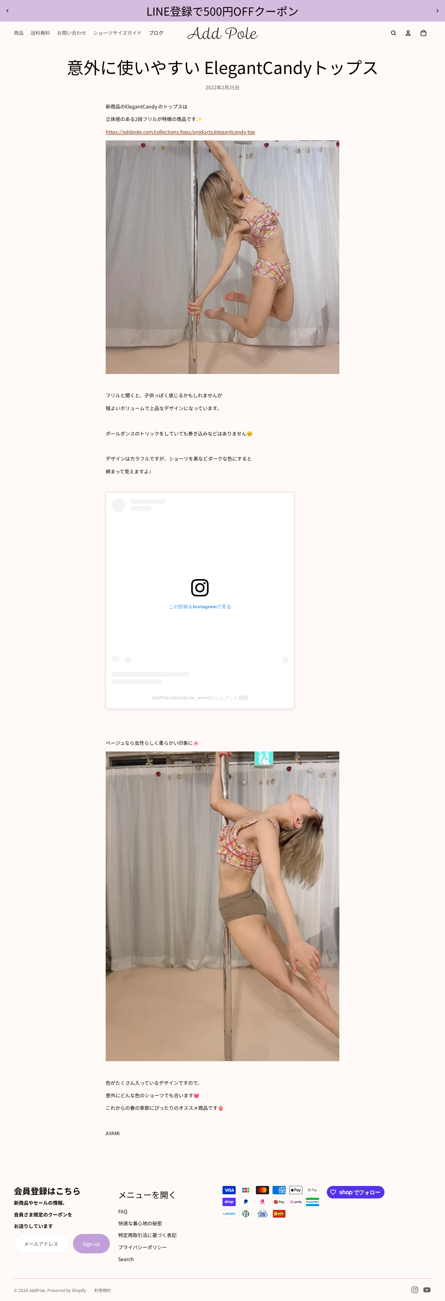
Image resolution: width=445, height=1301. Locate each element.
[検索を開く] (393, 33)
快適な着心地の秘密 (140, 1223)
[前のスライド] (7, 10)
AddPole (37, 1290)
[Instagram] (415, 1290)
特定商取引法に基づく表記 (147, 1234)
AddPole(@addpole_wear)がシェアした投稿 (200, 697)
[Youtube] (427, 1290)
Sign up (91, 1243)
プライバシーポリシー (142, 1247)
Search (126, 1258)
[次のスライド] (437, 10)
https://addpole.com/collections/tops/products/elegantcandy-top (180, 131)
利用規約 (102, 1290)
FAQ (122, 1211)
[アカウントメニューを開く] (408, 33)
